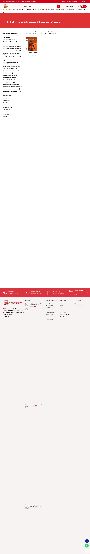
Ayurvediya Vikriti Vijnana (32, 53)
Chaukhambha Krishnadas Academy (12, 59)
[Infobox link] (11, 293)
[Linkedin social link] (85, 1)
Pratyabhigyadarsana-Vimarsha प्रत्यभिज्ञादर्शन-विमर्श (36, 505)
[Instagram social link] (81, 1)
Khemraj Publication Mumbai (10, 70)
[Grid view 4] (45, 33)
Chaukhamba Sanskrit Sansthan (11, 48)
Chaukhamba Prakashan (9, 41)
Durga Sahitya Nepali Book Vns (11, 66)
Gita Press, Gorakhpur (8, 68)
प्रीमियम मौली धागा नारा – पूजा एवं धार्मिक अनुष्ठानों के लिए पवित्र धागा (36, 304)
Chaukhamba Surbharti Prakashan (12, 53)
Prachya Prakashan (8, 82)
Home (26, 31)
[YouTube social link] (83, 1)
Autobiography (6, 100)
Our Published (6, 112)
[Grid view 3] (43, 33)
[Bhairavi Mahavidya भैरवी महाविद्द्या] (27, 452)
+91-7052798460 (7, 1)
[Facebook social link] (80, 1)
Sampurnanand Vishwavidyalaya (11, 86)
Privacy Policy (63, 312)
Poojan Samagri (6, 114)
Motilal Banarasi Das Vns (9, 75)
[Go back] (4, 22)
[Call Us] (87, 541)
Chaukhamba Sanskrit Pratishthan (12, 46)
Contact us (62, 319)
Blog (61, 307)
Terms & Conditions (64, 314)
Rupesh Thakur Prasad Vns (10, 84)
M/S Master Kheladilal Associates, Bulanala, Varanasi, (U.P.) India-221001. (13, 309)
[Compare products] (75, 6)
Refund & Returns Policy (65, 316)
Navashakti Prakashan (9, 77)
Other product (6, 109)
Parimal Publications (8, 79)
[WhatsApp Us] (87, 545)
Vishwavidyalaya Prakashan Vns (11, 91)
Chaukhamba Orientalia (9, 39)
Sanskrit (5, 116)
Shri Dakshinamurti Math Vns (10, 89)
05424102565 (14, 1)
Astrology (5, 98)
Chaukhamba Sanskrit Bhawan (11, 44)
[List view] (39, 33)
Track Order (63, 303)
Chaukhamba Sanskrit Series (10, 51)
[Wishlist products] (78, 6)
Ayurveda (5, 102)
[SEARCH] (58, 6)
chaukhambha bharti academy (11, 56)
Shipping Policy (63, 310)
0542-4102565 (8, 316)
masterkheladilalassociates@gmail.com (28, 1)
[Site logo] (11, 6)
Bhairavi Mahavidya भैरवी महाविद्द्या (37, 404)
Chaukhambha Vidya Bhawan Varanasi (10, 63)
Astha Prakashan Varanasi (10, 33)
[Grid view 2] (41, 33)
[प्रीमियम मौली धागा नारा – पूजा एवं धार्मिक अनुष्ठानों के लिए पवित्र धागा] (27, 352)
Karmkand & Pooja (7, 107)
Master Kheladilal (7, 73)
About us (62, 305)
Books (4, 105)
